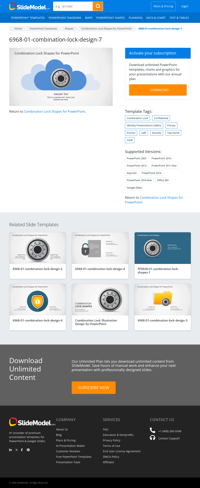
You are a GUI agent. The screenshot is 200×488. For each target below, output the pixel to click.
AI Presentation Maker (70, 446)
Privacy (171, 125)
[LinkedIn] (10, 450)
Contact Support (169, 438)
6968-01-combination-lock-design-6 (37, 320)
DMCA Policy (111, 457)
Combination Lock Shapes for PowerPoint (54, 111)
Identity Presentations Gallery (144, 125)
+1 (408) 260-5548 (169, 431)
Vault (130, 140)
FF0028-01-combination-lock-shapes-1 (158, 270)
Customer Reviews (68, 451)
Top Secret (173, 132)
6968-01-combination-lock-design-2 (37, 269)
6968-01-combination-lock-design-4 (100, 269)
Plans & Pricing (163, 6)
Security (156, 132)
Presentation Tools (68, 462)
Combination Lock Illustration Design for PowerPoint (96, 322)
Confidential (161, 118)
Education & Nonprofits (118, 435)
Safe (143, 132)
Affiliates (108, 462)
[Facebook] (22, 450)
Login (184, 6)
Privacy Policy (111, 440)
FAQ (105, 429)
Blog (59, 435)
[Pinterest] (28, 450)
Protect (131, 132)
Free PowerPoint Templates (74, 457)
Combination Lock (137, 118)
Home (18, 28)
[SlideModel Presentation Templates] (29, 6)
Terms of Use (111, 446)
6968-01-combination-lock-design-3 (163, 320)
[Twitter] (16, 450)
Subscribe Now (93, 387)
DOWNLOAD (159, 90)
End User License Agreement (122, 451)
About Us (62, 429)
